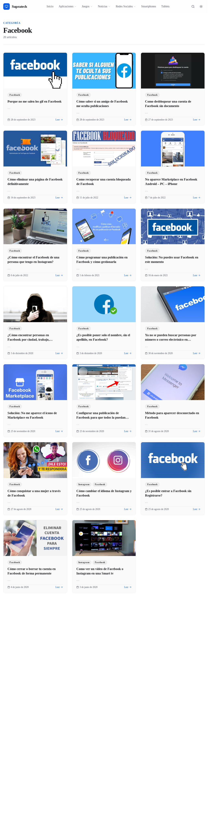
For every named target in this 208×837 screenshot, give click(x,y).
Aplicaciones (66, 6)
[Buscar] (193, 6)
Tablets (165, 6)
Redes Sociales (124, 6)
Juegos (85, 6)
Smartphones (148, 6)
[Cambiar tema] (201, 6)
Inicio (50, 6)
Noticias (102, 6)
